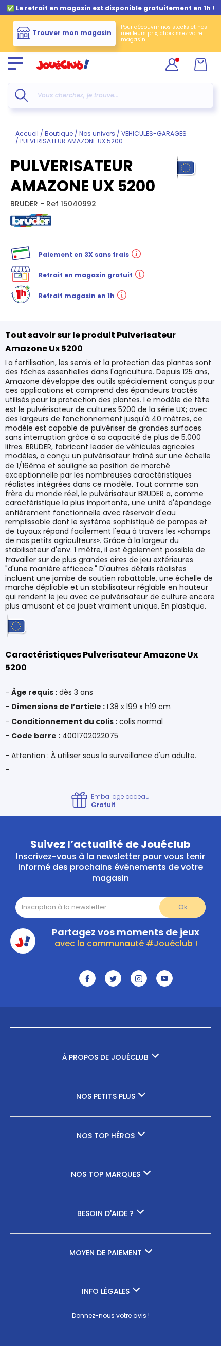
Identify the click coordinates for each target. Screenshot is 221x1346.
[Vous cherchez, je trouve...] (21, 95)
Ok (182, 906)
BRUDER (25, 204)
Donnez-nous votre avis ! (111, 1315)
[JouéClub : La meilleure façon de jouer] (62, 74)
